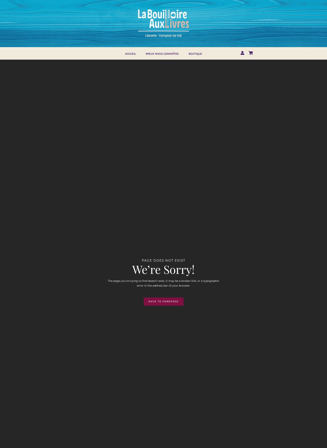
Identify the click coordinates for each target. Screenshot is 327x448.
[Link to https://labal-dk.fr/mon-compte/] (242, 53)
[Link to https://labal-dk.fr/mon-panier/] (251, 53)
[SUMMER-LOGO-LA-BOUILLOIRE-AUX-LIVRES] (163, 9)
